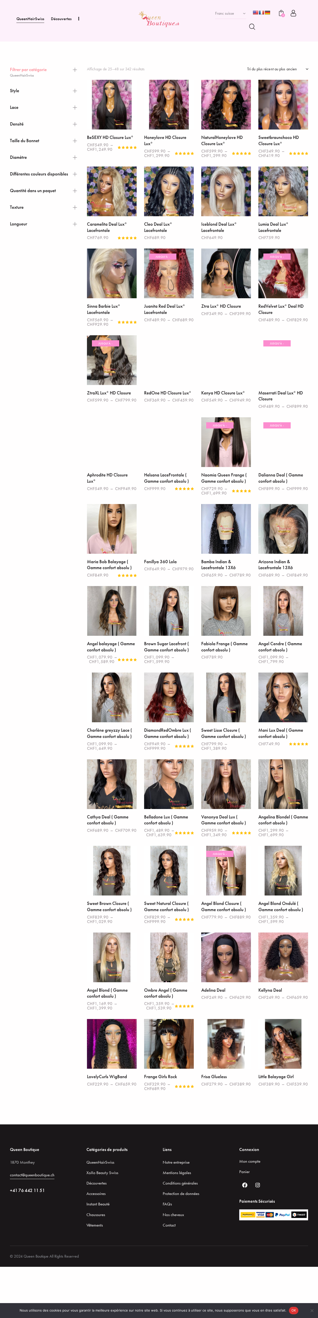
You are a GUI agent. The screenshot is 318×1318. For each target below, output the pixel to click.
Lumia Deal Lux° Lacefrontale (273, 227)
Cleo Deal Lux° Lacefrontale (158, 227)
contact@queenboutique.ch (32, 1175)
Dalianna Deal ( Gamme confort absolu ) (280, 478)
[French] (261, 12)
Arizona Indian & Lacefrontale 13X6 (275, 565)
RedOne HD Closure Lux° (167, 393)
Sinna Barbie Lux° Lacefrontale (103, 309)
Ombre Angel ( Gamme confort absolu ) (165, 993)
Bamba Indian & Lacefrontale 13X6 (218, 565)
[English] (255, 12)
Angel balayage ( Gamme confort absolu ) (111, 647)
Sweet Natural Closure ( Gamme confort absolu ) (166, 906)
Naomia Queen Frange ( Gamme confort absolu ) (224, 478)
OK (293, 1310)
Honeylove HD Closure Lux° (165, 140)
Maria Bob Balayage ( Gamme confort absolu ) (109, 565)
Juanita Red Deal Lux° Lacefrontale (164, 309)
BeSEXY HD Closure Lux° (110, 137)
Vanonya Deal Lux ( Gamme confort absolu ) (223, 820)
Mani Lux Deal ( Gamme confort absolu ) (280, 733)
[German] (267, 12)
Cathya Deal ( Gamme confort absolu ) (107, 820)
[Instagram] (257, 1185)
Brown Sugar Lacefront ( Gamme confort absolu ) (166, 647)
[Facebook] (245, 1185)
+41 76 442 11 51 (27, 1190)
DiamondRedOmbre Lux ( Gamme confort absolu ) (167, 733)
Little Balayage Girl (276, 1077)
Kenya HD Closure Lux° (223, 393)
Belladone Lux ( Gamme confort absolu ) (166, 820)
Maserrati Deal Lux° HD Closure (280, 396)
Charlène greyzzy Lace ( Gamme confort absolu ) (109, 733)
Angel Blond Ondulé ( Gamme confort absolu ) (280, 906)
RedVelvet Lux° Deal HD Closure (281, 309)
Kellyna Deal (270, 990)
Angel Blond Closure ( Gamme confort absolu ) (223, 906)
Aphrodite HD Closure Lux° (107, 478)
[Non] (311, 1310)
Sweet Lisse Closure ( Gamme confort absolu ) (223, 733)
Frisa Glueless (214, 1077)
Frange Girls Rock (160, 1077)
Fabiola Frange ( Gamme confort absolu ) (224, 647)
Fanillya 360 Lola (160, 562)
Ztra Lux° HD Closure (221, 306)
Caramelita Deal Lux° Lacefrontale (107, 227)
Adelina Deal (213, 990)
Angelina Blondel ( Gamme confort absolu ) (283, 820)
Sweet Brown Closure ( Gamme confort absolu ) (109, 906)
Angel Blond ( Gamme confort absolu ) (107, 993)
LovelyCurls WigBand (107, 1077)
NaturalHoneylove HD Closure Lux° (222, 140)
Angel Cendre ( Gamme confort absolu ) (280, 647)
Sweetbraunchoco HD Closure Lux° (278, 140)
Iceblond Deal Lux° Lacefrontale (219, 227)
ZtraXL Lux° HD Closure (109, 393)
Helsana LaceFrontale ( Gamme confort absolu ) (166, 478)
